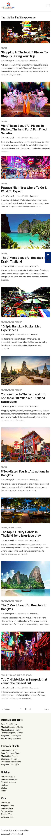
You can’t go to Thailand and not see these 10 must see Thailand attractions (23, 398)
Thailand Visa (6, 814)
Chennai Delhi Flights (10, 759)
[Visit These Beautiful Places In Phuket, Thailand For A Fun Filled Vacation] (25, 99)
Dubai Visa (5, 803)
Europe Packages (8, 782)
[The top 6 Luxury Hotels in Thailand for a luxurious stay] (25, 510)
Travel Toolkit (15, 322)
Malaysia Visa (7, 808)
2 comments (34, 480)
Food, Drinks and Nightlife (13, 675)
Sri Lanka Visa (7, 811)
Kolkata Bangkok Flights (11, 738)
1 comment (33, 335)
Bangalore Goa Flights (10, 765)
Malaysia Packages (9, 779)
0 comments (34, 138)
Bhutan (4, 788)
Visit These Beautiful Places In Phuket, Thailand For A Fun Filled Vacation (24, 129)
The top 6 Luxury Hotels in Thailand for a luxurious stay (21, 533)
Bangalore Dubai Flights (11, 736)
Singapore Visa (7, 805)
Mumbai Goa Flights (9, 756)
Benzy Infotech (17, 834)
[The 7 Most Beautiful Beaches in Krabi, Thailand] (25, 231)
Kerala (3, 791)
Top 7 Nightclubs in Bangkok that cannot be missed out (24, 681)
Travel (4, 48)
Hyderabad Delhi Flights (11, 762)
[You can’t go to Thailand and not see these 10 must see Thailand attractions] (25, 370)
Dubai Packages (8, 776)
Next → (46, 709)
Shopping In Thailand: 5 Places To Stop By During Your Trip (24, 54)
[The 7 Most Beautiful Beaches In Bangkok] (25, 578)
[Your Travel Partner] (8, 5)
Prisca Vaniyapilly (8, 61)
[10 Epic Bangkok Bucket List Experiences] (25, 302)
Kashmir (4, 785)
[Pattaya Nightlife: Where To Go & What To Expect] (25, 167)
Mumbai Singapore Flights (12, 727)
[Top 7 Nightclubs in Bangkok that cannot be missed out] (25, 651)
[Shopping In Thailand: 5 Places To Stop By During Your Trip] (25, 32)
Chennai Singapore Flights (12, 733)
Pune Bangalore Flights (10, 753)
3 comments (34, 61)
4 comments (34, 196)
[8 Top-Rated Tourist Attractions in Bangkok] (25, 445)
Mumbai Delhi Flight (9, 750)
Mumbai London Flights (11, 730)
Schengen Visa (7, 817)
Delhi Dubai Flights (9, 724)
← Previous (6, 709)
